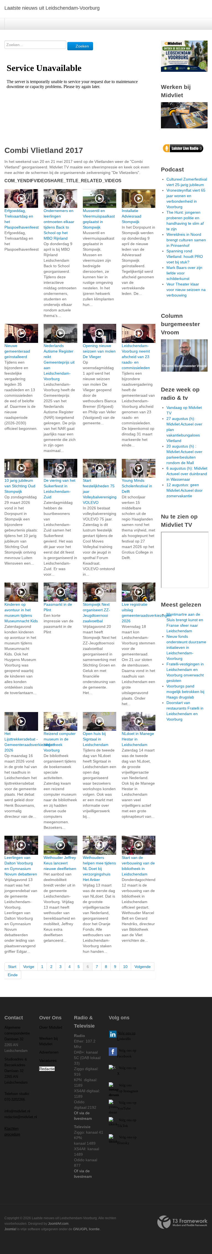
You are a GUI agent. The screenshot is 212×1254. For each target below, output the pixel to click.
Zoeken (82, 46)
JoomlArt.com (58, 1224)
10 (125, 966)
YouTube (124, 1108)
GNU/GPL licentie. (86, 1229)
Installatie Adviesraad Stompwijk (131, 216)
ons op (131, 1102)
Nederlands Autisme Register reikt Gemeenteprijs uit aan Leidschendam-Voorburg (59, 362)
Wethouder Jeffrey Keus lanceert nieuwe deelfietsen (60, 863)
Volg (122, 1102)
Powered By (182, 1222)
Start (12, 966)
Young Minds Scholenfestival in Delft (137, 486)
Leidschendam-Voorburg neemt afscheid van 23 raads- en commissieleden (136, 356)
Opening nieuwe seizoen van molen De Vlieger (99, 351)
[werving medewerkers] (184, 115)
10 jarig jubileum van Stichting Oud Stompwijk (19, 486)
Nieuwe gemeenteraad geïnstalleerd (17, 351)
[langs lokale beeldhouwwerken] (184, 56)
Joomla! (10, 1229)
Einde (13, 975)
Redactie (47, 1069)
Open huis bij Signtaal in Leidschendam (95, 739)
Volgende (142, 966)
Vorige (28, 966)
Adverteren (49, 1052)
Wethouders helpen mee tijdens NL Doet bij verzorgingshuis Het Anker (99, 868)
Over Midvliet (50, 1027)
